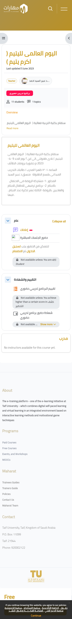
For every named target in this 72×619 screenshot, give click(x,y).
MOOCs (6, 459)
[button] (8, 221)
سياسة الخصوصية (13, 608)
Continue (36, 615)
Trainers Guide (10, 488)
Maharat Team (10, 505)
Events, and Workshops (14, 454)
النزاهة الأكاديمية (50, 608)
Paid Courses (9, 442)
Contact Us (8, 499)
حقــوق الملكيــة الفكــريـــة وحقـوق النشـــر (38, 609)
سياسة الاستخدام (32, 608)
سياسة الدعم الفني (54, 610)
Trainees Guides (10, 482)
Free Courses (9, 448)
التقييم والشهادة (25, 279)
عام (16, 220)
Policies (6, 494)
